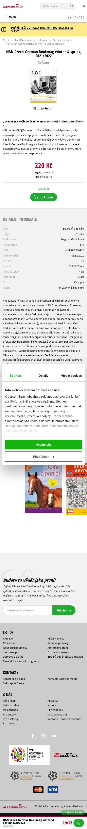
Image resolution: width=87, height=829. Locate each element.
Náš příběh (9, 700)
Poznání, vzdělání (62, 40)
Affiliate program (58, 647)
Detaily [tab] (44, 375)
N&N (81, 271)
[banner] (21, 5)
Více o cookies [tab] (71, 375)
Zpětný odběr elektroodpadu (65, 656)
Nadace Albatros (58, 714)
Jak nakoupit (10, 652)
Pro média (9, 723)
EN (83, 6)
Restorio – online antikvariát (64, 719)
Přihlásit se (63, 610)
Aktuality (8, 638)
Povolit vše (43, 444)
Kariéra (52, 705)
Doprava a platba (13, 656)
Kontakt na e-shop (14, 679)
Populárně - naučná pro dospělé (31, 40)
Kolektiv (43, 62)
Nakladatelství (11, 705)
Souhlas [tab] (15, 375)
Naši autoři (9, 643)
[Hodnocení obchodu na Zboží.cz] (66, 754)
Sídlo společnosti (13, 683)
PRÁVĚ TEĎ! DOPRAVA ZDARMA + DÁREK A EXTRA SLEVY (42, 29)
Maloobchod (10, 710)
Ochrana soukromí (59, 652)
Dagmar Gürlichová (72, 239)
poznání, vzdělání (73, 229)
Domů (6, 40)
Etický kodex (55, 710)
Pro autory (9, 714)
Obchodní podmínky (15, 647)
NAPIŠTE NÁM (74, 812)
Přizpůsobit (41, 456)
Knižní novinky (56, 638)
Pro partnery (10, 719)
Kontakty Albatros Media (62, 679)
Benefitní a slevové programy (21, 661)
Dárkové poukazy (58, 643)
